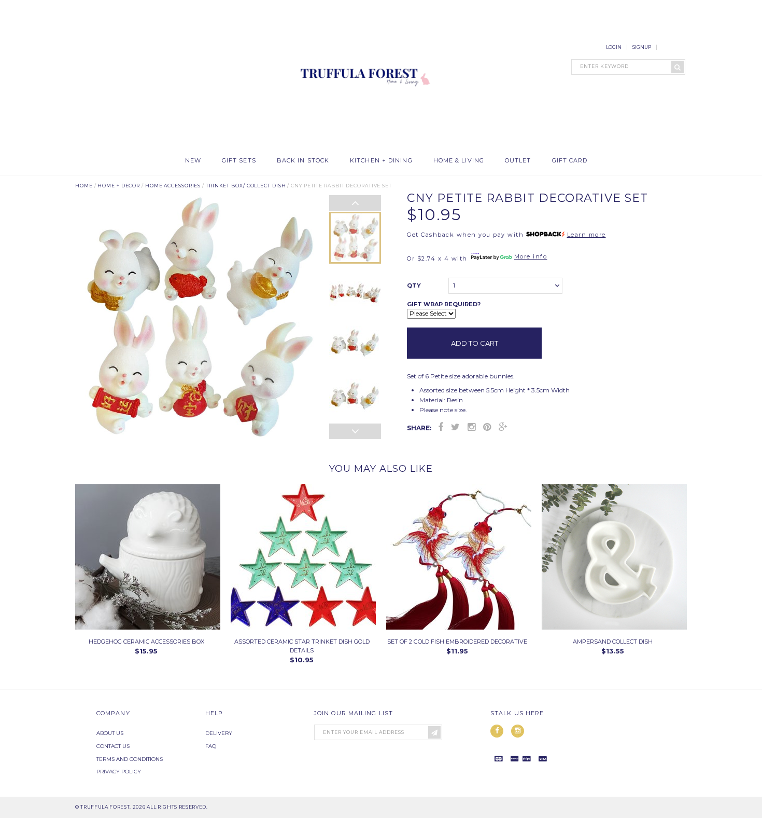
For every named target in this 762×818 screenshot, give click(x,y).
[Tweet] (455, 427)
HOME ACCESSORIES (173, 185)
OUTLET (518, 160)
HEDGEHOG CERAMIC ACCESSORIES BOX (146, 641)
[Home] (363, 145)
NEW (193, 160)
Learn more (586, 234)
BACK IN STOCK (303, 160)
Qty (414, 285)
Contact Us (113, 746)
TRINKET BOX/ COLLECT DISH (246, 185)
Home (84, 185)
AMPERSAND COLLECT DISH (613, 641)
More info (530, 256)
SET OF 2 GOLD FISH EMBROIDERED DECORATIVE (457, 641)
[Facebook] (440, 427)
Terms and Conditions (129, 759)
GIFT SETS (239, 160)
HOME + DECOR (118, 185)
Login (614, 47)
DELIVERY (218, 733)
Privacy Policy (118, 771)
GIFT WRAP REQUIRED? (444, 304)
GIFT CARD (570, 160)
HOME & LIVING (458, 160)
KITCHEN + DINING (381, 160)
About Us (109, 733)
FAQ (210, 746)
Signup (641, 47)
